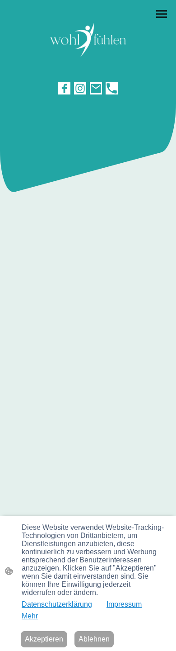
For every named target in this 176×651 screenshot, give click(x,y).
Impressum (124, 604)
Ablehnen (94, 639)
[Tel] (112, 88)
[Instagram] (80, 88)
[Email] (96, 88)
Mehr (30, 616)
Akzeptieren (44, 639)
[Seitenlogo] (88, 40)
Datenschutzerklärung (57, 604)
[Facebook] (64, 88)
